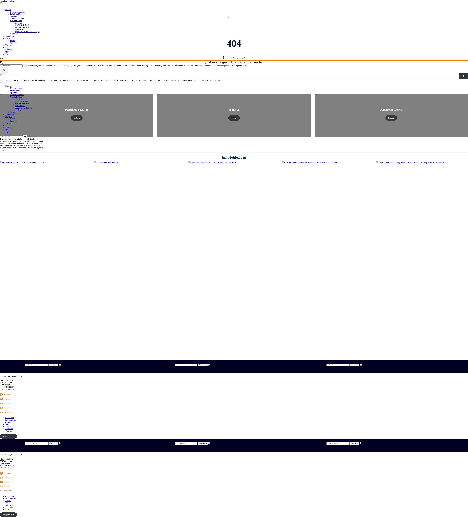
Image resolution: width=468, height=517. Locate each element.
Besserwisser (20, 29)
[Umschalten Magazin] (42, 117)
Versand (8, 422)
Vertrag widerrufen (8, 436)
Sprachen (13, 43)
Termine (8, 45)
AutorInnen (9, 36)
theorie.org (19, 23)
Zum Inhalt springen (8, 1)
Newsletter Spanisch (166, 365)
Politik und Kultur (17, 14)
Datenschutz (9, 426)
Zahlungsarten (10, 420)
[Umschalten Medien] (42, 86)
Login (7, 54)
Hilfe (7, 52)
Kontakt (8, 50)
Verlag (7, 47)
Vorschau (13, 34)
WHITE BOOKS (22, 27)
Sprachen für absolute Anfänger (27, 32)
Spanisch (13, 16)
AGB (7, 424)
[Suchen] (1, 63)
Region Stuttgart (319, 365)
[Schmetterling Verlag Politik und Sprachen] (234, 4)
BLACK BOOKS (22, 25)
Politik (12, 41)
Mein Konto (9, 418)
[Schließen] (4, 70)
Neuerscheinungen (17, 12)
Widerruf (8, 431)
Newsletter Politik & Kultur (14, 365)
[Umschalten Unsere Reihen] (42, 97)
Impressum (9, 429)
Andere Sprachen (17, 18)
